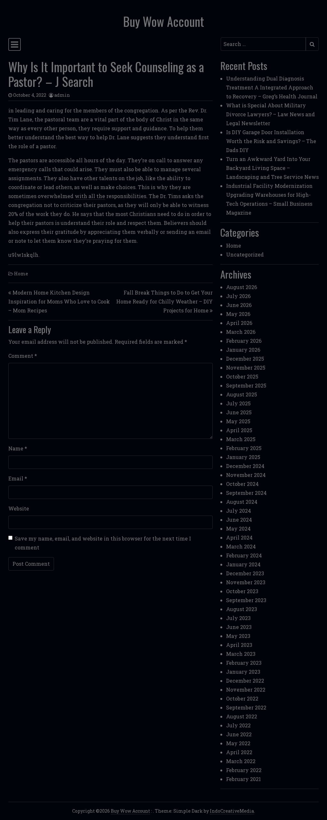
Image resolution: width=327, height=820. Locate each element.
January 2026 (243, 349)
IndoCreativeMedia (232, 811)
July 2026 (238, 296)
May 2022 (238, 743)
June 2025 (239, 412)
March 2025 (240, 439)
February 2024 (244, 555)
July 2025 (238, 403)
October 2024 (242, 483)
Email (17, 478)
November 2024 (246, 474)
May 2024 (238, 528)
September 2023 (246, 600)
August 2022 (241, 716)
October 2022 (242, 698)
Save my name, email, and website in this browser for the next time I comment (103, 543)
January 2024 (243, 564)
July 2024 (238, 510)
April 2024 (239, 537)
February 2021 (243, 779)
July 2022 (238, 725)
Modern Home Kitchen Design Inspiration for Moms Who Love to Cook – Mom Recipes (59, 301)
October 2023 (242, 591)
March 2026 (240, 331)
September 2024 (246, 492)
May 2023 (238, 635)
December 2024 (245, 466)
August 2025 (241, 394)
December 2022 (245, 680)
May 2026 (238, 313)
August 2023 (241, 609)
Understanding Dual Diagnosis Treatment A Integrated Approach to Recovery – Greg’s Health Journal (271, 87)
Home (21, 274)
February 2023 (244, 662)
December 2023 (245, 573)
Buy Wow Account (163, 21)
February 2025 (244, 448)
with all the (90, 196)
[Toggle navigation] (14, 44)
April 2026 (239, 322)
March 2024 (241, 546)
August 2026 (241, 287)
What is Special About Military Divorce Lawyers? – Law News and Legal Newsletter (270, 114)
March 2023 (240, 653)
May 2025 (238, 421)
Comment (22, 355)
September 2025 (246, 385)
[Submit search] (312, 44)
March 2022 (240, 761)
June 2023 (239, 627)
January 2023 (243, 671)
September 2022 (246, 707)
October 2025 (242, 376)
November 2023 (245, 582)
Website (18, 508)
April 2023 (239, 644)
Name (17, 448)
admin (62, 95)
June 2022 (239, 734)
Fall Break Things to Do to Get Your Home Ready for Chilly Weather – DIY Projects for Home (164, 301)
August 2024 (241, 501)
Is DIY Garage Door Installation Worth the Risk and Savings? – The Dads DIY (271, 141)
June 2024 (239, 519)
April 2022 (239, 752)
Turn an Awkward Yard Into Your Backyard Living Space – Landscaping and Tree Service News (272, 168)
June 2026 (239, 305)
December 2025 (245, 358)
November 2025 (245, 367)
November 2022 (245, 689)
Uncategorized (245, 254)
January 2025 (243, 457)
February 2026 (244, 340)
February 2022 (244, 770)
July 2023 (238, 618)
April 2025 (239, 430)
